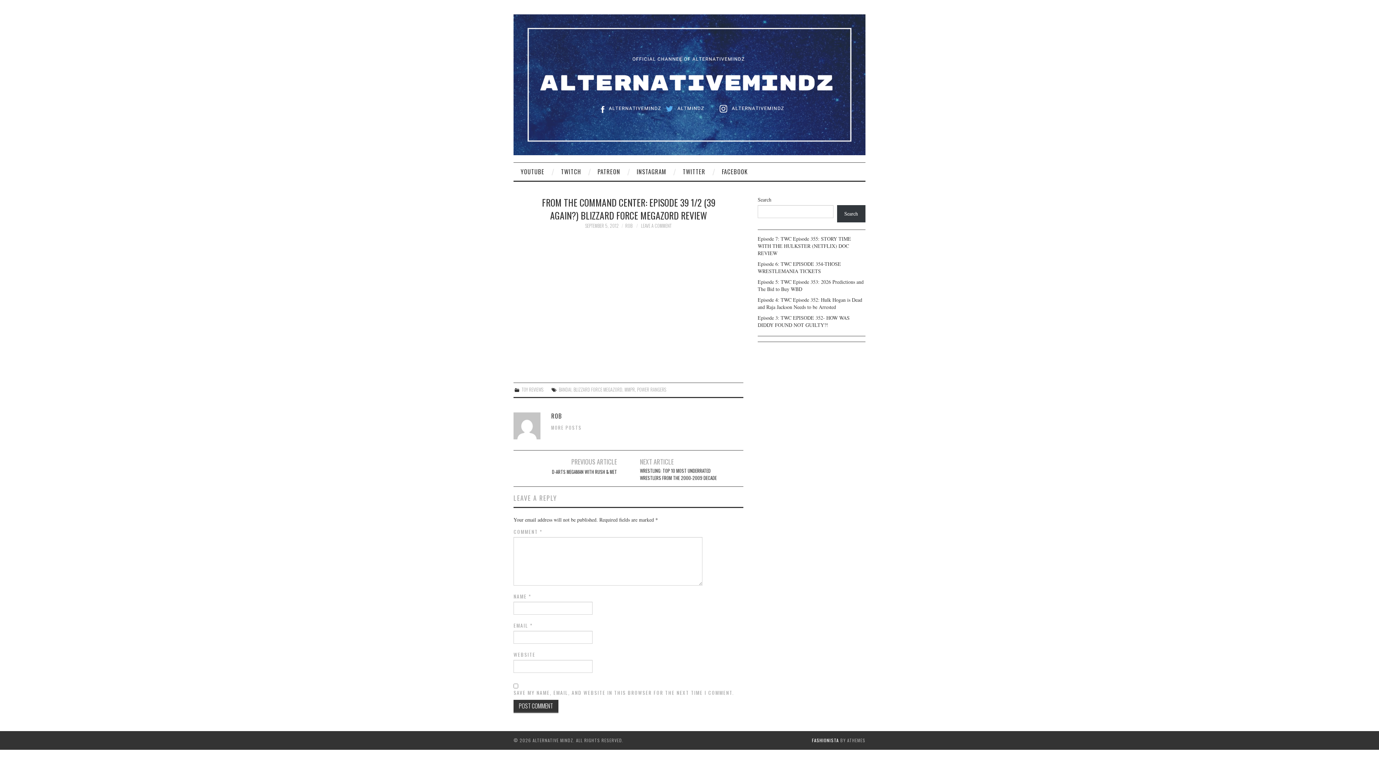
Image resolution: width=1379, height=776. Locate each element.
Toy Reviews (532, 389)
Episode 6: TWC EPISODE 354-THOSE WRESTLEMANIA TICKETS (799, 267)
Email (523, 625)
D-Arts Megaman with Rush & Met (584, 471)
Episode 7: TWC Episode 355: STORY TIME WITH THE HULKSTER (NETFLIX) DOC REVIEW (804, 246)
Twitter (694, 171)
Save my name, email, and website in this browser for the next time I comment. (624, 692)
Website (524, 654)
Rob (628, 225)
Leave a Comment (656, 225)
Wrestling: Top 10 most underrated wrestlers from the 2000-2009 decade (678, 474)
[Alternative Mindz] (689, 83)
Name (522, 596)
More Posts (566, 427)
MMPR (630, 389)
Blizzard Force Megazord (598, 389)
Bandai (565, 389)
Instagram (651, 171)
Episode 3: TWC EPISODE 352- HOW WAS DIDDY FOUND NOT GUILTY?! (804, 321)
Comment (528, 531)
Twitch (571, 171)
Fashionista (825, 740)
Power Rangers (651, 389)
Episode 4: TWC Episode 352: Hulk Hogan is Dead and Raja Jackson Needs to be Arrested (810, 303)
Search (764, 199)
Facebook (735, 171)
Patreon (609, 171)
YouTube (532, 171)
